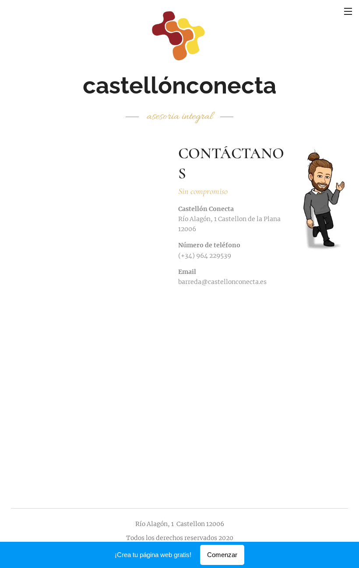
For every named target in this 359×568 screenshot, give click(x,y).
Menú (348, 11)
